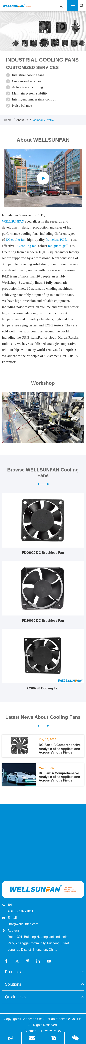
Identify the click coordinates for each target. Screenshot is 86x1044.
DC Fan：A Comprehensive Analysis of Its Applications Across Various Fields (60, 748)
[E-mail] (32, 1038)
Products (13, 971)
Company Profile (43, 119)
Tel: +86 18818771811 (20, 908)
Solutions (13, 984)
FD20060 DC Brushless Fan (43, 620)
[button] (82, 417)
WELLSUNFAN (13, 221)
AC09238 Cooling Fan (43, 688)
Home (8, 119)
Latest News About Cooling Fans (43, 717)
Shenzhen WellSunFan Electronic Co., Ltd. (52, 1019)
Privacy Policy (51, 1031)
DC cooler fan (16, 240)
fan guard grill (58, 246)
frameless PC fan (57, 240)
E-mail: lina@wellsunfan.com (23, 921)
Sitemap (30, 1031)
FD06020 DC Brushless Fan (43, 552)
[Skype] (54, 1038)
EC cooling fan (26, 246)
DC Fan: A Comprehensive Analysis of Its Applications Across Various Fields (59, 777)
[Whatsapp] (10, 1038)
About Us (22, 119)
